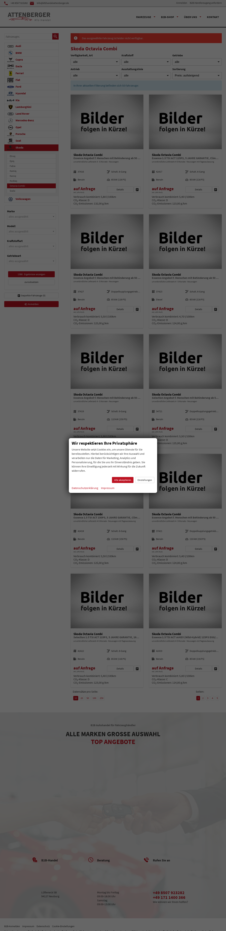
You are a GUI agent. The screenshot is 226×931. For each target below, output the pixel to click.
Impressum (107, 488)
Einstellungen (145, 480)
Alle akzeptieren (122, 480)
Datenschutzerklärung (85, 488)
